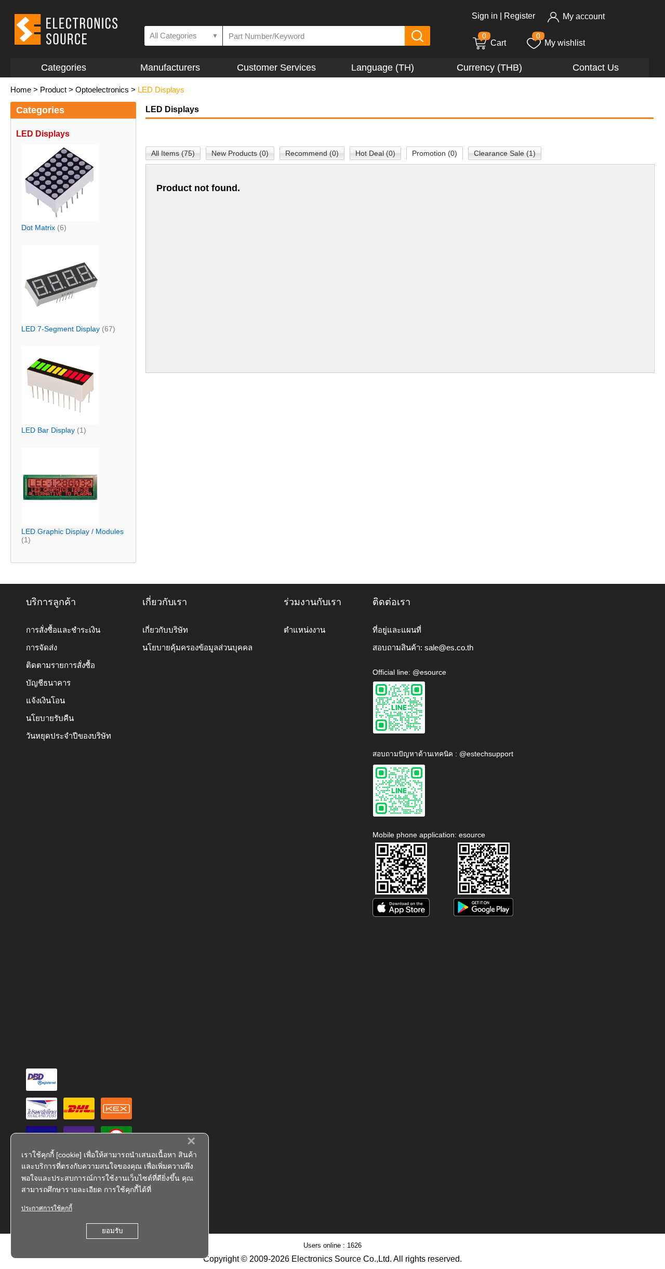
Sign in (485, 15)
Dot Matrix (38, 227)
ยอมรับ (112, 1231)
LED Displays (161, 89)
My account (584, 16)
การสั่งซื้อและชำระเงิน (63, 629)
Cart (494, 42)
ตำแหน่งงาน (304, 629)
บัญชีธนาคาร (48, 682)
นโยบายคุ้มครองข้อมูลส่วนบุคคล (197, 647)
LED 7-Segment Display (60, 329)
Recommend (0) (312, 153)
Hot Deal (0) (375, 153)
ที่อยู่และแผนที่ (397, 629)
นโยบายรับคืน (50, 718)
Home (20, 89)
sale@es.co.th (448, 647)
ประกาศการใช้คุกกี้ (46, 1208)
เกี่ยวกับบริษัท (165, 629)
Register (519, 15)
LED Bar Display (48, 430)
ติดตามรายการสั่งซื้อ (60, 665)
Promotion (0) (434, 153)
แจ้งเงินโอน (45, 700)
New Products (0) (240, 153)
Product (53, 89)
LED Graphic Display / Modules (72, 531)
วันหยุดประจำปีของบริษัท (68, 735)
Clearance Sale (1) (505, 153)
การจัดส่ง (41, 647)
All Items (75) (173, 153)
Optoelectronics (102, 89)
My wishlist (564, 42)
